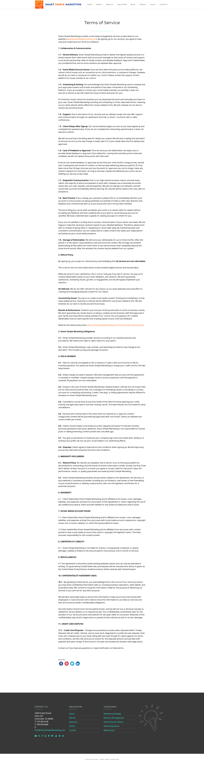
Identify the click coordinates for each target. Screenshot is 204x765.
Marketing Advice (111, 726)
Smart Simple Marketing (58, 4)
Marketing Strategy (112, 713)
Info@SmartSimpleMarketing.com (50, 730)
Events (72, 726)
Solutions (73, 722)
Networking (109, 730)
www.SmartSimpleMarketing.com (81, 39)
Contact (72, 730)
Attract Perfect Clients (113, 722)
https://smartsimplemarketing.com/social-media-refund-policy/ (115, 325)
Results (72, 717)
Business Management (114, 717)
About (72, 713)
